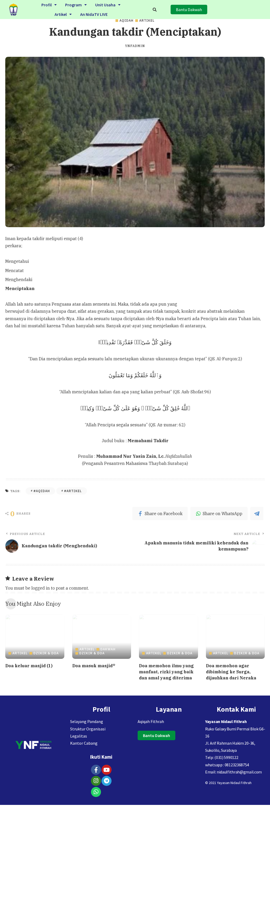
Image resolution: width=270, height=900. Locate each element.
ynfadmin (135, 46)
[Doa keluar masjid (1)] (34, 636)
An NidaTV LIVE (94, 14)
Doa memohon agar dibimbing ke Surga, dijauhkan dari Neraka (231, 671)
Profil (46, 4)
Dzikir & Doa (46, 653)
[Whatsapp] (96, 792)
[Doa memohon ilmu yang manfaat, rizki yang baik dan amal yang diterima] (168, 636)
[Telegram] (107, 781)
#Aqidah (41, 491)
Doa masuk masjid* (93, 665)
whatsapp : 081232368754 (227, 764)
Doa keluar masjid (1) (28, 665)
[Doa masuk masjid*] (101, 636)
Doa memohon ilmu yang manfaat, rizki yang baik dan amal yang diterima (166, 671)
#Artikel (73, 491)
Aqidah (126, 20)
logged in (40, 588)
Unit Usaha (105, 4)
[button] (49, 5)
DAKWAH (107, 649)
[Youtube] (107, 770)
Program (73, 4)
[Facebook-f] (96, 770)
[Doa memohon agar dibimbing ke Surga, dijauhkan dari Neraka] (235, 636)
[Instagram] (96, 781)
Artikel (61, 14)
